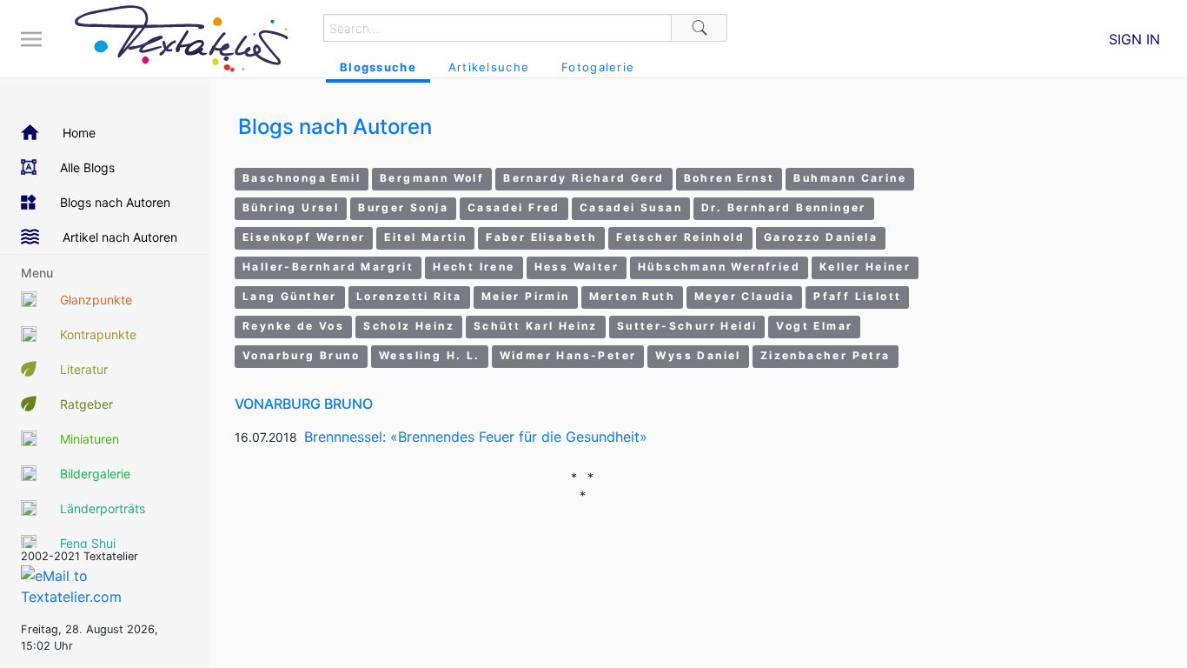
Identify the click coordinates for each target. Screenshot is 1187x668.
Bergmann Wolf (432, 177)
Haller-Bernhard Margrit (328, 266)
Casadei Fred (514, 207)
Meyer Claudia (744, 296)
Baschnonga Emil (301, 177)
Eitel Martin (425, 237)
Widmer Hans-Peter (568, 355)
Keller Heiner (865, 266)
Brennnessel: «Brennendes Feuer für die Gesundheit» (475, 436)
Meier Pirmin (525, 296)
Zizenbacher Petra (825, 355)
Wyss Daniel (697, 355)
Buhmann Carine (849, 177)
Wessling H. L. (430, 355)
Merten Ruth (632, 296)
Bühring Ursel (290, 207)
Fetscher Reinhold (680, 237)
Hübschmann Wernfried (719, 266)
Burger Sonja (403, 207)
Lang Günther (289, 296)
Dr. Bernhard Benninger (783, 207)
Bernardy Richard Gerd (583, 177)
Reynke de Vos (293, 325)
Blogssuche (378, 67)
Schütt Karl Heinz (536, 325)
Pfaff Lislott (857, 296)
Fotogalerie (597, 67)
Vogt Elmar (814, 325)
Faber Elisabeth (541, 237)
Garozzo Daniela (821, 237)
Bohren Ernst (729, 177)
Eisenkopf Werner (303, 237)
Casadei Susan (631, 207)
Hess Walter (576, 266)
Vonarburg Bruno (301, 355)
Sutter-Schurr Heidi (687, 325)
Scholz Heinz (408, 325)
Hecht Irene (473, 266)
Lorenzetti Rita (409, 296)
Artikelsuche (488, 67)
